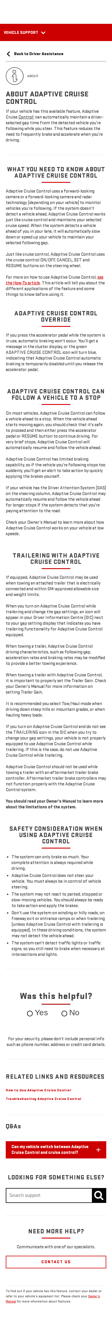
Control (26, 117)
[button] (26, 117)
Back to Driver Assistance (38, 54)
